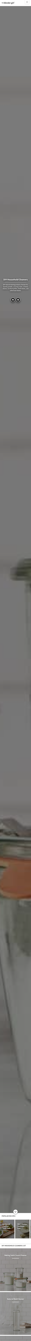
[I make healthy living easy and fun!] (8, 3)
